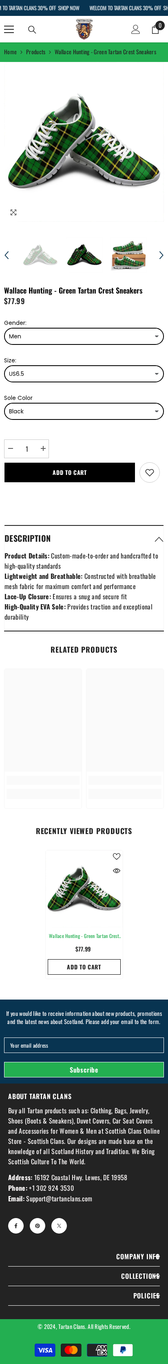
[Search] (32, 30)
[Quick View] (117, 871)
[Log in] (135, 29)
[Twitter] (59, 1226)
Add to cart (70, 472)
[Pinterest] (37, 1226)
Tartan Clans (71, 1326)
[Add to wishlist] (149, 472)
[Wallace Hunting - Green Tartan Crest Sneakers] (84, 888)
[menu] (9, 29)
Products (35, 51)
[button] (6, 255)
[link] (43, 780)
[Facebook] (16, 1226)
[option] (84, 142)
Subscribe (84, 1070)
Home (10, 51)
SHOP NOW (68, 8)
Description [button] (27, 538)
